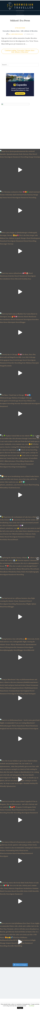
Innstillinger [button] (31, 1005)
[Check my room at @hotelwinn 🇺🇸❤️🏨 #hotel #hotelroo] (20, 292)
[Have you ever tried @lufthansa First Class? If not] (20, 942)
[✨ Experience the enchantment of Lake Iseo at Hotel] (20, 535)
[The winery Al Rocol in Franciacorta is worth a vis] (20, 860)
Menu (21, 13)
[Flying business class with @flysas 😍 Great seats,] (20, 657)
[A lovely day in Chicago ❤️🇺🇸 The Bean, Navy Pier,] (20, 373)
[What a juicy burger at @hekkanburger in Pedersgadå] (20, 251)
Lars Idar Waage (16, 34)
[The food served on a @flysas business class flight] (20, 617)
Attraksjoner (20, 28)
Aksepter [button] (20, 1008)
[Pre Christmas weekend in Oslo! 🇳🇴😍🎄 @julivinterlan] (20, 210)
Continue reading (20, 51)
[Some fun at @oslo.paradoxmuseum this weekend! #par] (20, 170)
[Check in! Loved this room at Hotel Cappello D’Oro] (20, 820)
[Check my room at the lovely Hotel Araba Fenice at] (20, 901)
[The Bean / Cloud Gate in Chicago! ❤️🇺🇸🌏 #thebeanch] (20, 413)
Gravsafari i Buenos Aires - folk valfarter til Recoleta (20, 31)
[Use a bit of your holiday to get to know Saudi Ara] (20, 779)
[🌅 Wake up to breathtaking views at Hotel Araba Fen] (20, 495)
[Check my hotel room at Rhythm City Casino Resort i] (20, 332)
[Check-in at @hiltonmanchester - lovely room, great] (20, 739)
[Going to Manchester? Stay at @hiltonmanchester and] (20, 698)
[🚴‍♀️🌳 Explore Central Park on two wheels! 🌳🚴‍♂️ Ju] (20, 454)
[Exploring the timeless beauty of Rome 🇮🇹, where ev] (20, 576)
